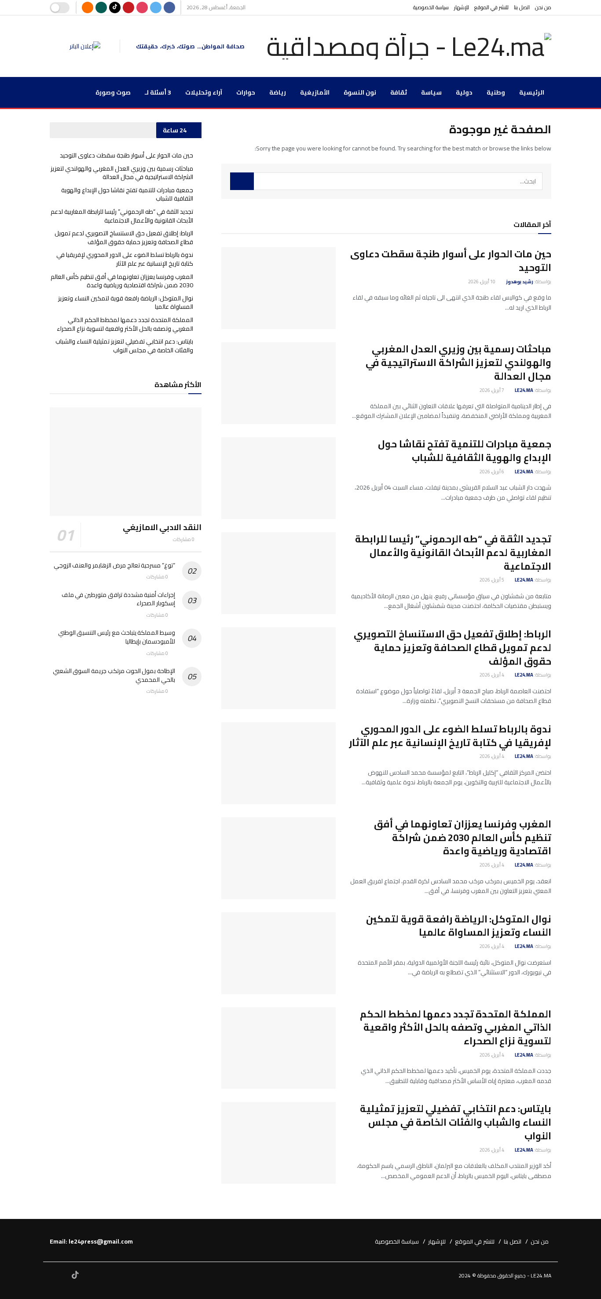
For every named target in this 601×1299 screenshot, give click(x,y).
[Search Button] (242, 181)
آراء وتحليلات (203, 92)
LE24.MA (524, 390)
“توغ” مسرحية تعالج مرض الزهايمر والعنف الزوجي (114, 565)
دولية (464, 92)
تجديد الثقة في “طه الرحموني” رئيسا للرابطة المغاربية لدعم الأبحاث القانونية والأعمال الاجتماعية (453, 552)
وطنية (496, 92)
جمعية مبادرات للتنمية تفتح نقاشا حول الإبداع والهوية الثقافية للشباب (464, 451)
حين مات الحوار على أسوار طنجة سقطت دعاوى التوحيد (450, 261)
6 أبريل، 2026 (492, 471)
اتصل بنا (522, 7)
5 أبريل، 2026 (492, 579)
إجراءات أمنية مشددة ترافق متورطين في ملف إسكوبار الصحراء (118, 599)
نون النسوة (360, 92)
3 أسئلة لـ (158, 92)
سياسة (431, 92)
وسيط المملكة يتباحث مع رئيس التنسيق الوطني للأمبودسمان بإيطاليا (116, 637)
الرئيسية (531, 92)
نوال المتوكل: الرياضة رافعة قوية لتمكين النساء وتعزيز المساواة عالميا (458, 926)
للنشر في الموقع (491, 7)
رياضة (277, 92)
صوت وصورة (113, 92)
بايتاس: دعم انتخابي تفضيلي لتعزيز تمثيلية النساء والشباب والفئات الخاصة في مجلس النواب (455, 1122)
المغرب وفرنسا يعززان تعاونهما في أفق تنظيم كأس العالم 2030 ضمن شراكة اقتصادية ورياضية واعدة (462, 837)
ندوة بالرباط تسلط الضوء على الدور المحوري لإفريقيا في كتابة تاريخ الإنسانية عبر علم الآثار (450, 736)
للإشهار (461, 7)
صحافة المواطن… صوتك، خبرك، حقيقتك (190, 46)
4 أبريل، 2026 (492, 674)
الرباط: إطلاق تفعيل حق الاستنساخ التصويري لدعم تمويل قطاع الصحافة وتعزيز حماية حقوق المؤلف (452, 647)
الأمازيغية (315, 92)
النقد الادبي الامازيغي (162, 527)
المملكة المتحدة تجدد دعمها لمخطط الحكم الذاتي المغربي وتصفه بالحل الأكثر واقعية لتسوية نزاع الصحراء (455, 1027)
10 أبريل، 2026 (482, 281)
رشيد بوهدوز (519, 281)
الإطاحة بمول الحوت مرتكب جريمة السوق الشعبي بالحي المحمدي (114, 675)
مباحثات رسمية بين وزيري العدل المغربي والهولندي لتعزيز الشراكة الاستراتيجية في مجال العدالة (458, 362)
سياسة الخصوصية (431, 7)
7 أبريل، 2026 (492, 390)
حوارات (245, 92)
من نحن (543, 7)
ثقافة (398, 92)
